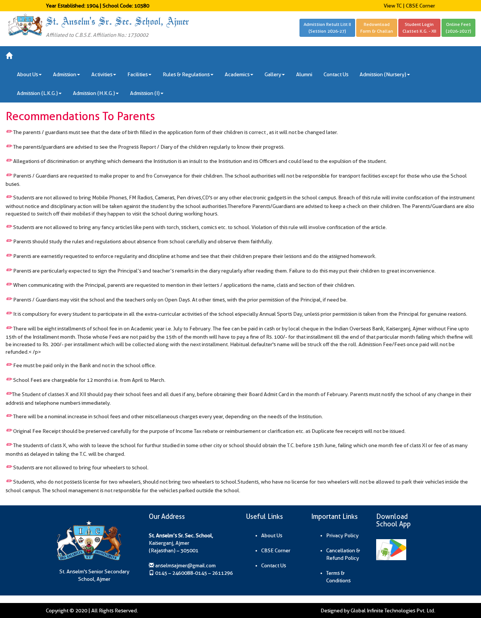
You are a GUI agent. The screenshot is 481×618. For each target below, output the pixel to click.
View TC (393, 6)
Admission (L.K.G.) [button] (37, 93)
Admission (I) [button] (145, 93)
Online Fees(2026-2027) (458, 27)
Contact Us (336, 74)
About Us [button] (27, 74)
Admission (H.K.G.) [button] (94, 93)
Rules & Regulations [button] (186, 74)
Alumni (304, 74)
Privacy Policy (342, 535)
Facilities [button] (137, 74)
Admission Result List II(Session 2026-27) (327, 27)
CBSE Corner (420, 6)
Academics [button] (237, 74)
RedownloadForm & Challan (376, 27)
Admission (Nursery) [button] (383, 74)
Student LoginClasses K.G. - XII (419, 27)
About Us (271, 535)
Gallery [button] (273, 74)
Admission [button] (64, 74)
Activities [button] (101, 74)
